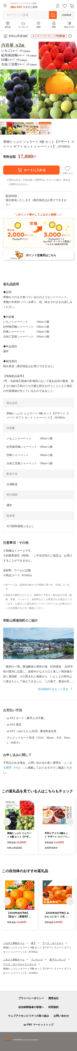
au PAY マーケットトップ (38, 1024)
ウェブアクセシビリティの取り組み (28, 1015)
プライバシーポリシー (31, 998)
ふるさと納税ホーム (13, 943)
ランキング (23, 27)
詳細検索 (66, 15)
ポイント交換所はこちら (41, 255)
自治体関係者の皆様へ (31, 1007)
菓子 (33, 943)
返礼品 (8, 27)
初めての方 (69, 27)
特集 (54, 27)
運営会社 (53, 998)
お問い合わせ (61, 1015)
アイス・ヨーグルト (53, 943)
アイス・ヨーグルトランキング (19, 964)
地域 (38, 27)
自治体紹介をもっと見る (53, 689)
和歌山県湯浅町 (18, 36)
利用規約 (53, 1007)
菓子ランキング (57, 959)
